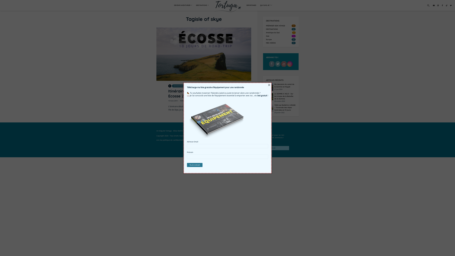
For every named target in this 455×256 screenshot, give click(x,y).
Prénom (190, 152)
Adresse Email (192, 142)
